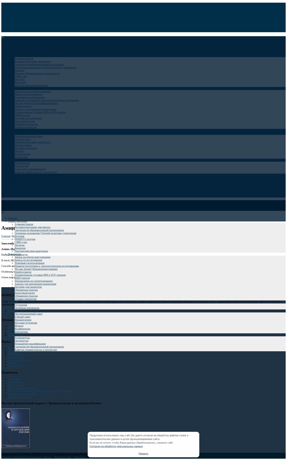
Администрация (24, 224)
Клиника (13, 301)
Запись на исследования (28, 260)
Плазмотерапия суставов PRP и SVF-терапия (40, 275)
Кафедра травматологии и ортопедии (36, 349)
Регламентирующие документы (32, 227)
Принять (143, 453)
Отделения (21, 304)
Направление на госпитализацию (34, 281)
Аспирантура (22, 337)
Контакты (13, 352)
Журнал (19, 325)
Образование (15, 334)
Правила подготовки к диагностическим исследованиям (47, 266)
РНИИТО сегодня (25, 239)
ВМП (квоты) (22, 278)
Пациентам (14, 254)
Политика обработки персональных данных (26, 457)
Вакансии (20, 248)
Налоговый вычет (25, 293)
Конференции (22, 328)
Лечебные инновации (27, 307)
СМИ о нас (21, 242)
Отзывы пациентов (26, 298)
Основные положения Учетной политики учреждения (45, 233)
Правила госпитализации (22, 393)
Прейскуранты (23, 272)
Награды (20, 245)
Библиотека (21, 331)
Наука (11, 310)
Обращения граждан (26, 290)
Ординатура (21, 340)
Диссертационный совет (29, 313)
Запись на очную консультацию (32, 257)
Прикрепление (23, 319)
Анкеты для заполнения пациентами (35, 284)
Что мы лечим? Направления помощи (36, 269)
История (19, 236)
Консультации (16, 381)
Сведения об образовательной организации (39, 230)
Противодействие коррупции (31, 251)
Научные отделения (26, 322)
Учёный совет (23, 316)
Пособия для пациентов (28, 287)
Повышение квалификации (30, 343)
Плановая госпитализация (29, 263)
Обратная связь (62, 457)
